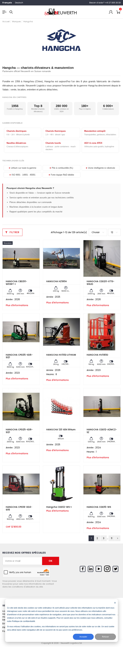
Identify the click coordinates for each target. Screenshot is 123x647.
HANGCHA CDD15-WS (99, 507)
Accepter (83, 637)
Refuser (105, 637)
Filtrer (14, 232)
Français (7, 2)
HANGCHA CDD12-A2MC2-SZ (102, 431)
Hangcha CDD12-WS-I (59, 507)
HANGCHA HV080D (97, 354)
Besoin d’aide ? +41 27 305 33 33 (105, 2)
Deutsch (19, 2)
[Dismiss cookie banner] (115, 602)
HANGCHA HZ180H (56, 281)
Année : (10, 299)
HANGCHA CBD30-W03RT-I (16, 283)
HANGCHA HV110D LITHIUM (61, 354)
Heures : (50, 374)
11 (111, 538)
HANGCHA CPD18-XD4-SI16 (19, 508)
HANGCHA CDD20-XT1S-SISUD (100, 283)
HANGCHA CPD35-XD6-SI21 (19, 356)
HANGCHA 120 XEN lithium (60, 429)
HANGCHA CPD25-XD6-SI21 (19, 431)
